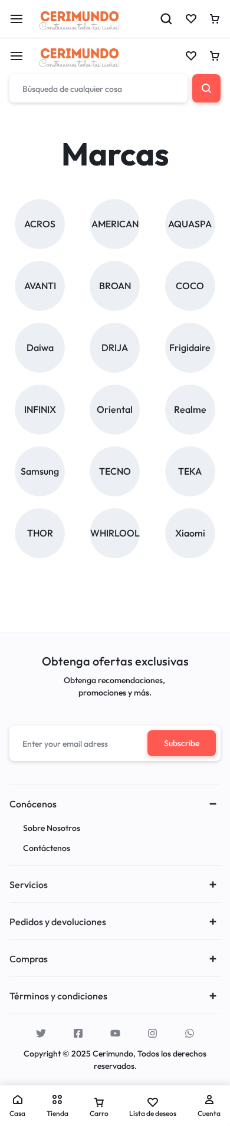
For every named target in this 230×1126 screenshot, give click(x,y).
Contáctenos (46, 848)
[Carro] (215, 56)
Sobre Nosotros (51, 828)
